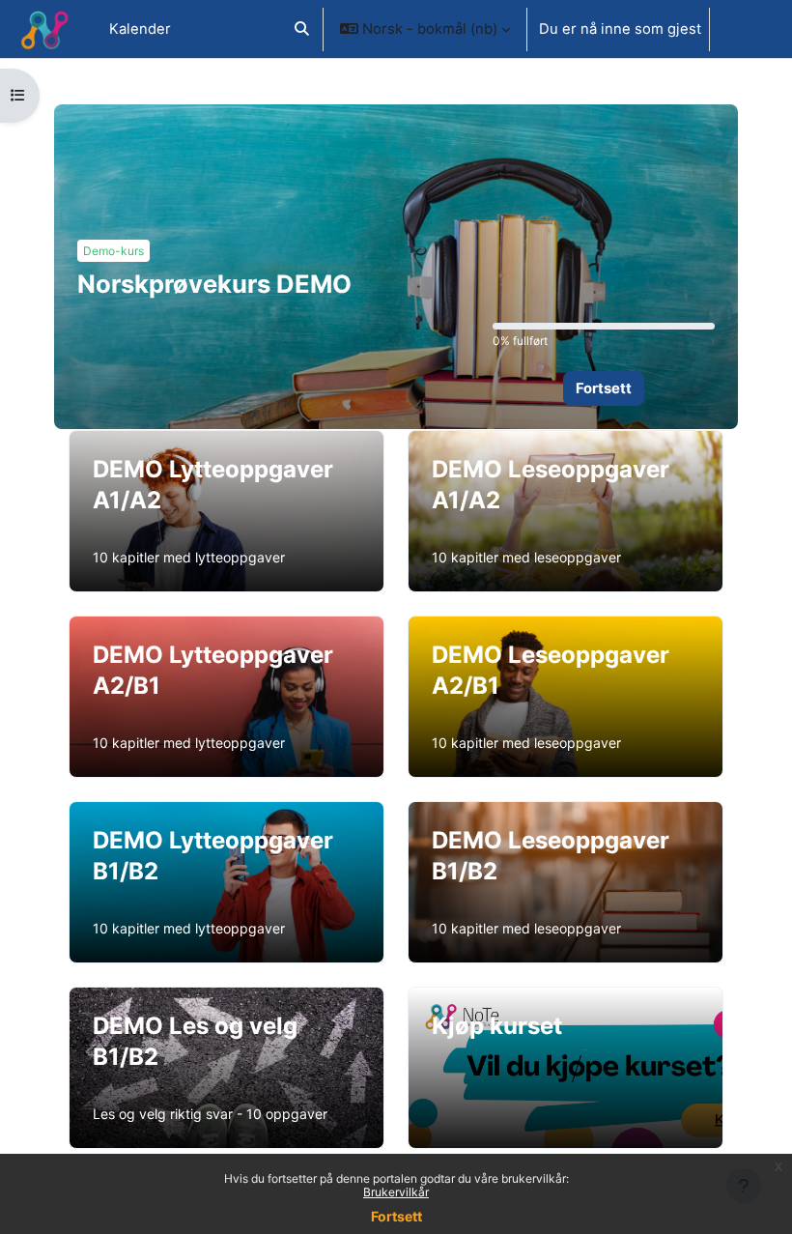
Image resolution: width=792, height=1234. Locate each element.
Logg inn (747, 29)
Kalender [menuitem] (140, 29)
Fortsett (396, 1216)
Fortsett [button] (604, 388)
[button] (302, 29)
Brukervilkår (396, 1192)
